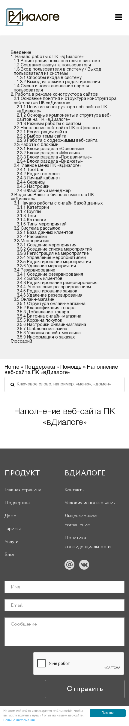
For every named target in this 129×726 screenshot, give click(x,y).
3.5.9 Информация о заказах (46, 337)
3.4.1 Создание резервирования (50, 275)
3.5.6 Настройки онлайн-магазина (51, 325)
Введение (21, 53)
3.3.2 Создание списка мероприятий (54, 249)
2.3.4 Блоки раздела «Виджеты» (50, 162)
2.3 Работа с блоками (36, 145)
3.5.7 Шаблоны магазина (42, 329)
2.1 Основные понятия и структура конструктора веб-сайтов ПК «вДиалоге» (65, 101)
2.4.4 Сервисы (31, 182)
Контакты (74, 489)
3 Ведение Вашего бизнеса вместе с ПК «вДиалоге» (52, 197)
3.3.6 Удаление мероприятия (46, 266)
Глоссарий (21, 342)
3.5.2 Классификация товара (46, 308)
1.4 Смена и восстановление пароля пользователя (51, 88)
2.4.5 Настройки (33, 187)
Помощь (71, 367)
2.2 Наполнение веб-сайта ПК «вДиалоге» (57, 128)
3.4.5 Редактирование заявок (47, 291)
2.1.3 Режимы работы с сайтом (49, 124)
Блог (9, 554)
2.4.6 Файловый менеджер (44, 191)
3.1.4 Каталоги (31, 220)
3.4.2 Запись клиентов (39, 279)
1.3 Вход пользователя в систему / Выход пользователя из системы (57, 72)
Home (11, 367)
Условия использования (90, 502)
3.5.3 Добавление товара (43, 312)
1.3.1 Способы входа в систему (49, 78)
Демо (10, 516)
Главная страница (22, 489)
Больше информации (19, 720)
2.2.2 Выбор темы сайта (41, 136)
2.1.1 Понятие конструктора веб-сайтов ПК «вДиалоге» (62, 109)
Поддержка (40, 367)
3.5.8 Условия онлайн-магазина (49, 333)
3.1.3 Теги (26, 216)
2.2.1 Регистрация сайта (42, 132)
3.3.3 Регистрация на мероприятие (53, 254)
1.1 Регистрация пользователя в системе (57, 61)
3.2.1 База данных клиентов (45, 233)
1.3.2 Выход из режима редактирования (58, 82)
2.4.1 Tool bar (30, 170)
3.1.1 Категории (33, 208)
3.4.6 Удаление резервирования (49, 296)
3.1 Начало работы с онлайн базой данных (58, 203)
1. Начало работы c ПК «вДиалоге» (47, 57)
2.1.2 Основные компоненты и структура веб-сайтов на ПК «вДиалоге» (64, 118)
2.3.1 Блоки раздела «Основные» (50, 149)
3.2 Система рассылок (37, 229)
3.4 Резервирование (34, 270)
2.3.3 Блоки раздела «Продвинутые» (54, 157)
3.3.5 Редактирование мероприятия (54, 262)
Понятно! (107, 713)
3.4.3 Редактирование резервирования (57, 283)
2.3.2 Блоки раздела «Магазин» (48, 153)
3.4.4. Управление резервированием (54, 287)
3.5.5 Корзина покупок (39, 321)
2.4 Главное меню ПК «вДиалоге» (48, 166)
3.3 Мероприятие (31, 241)
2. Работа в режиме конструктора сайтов (54, 95)
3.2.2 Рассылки (32, 237)
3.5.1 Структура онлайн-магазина (51, 304)
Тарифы (12, 528)
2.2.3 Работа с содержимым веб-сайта (57, 141)
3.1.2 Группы (29, 212)
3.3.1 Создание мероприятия (46, 245)
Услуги (11, 541)
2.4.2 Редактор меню (38, 174)
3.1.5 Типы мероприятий (42, 224)
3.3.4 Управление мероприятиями (51, 258)
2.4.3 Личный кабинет (38, 178)
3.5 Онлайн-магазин (34, 300)
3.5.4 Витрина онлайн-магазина (49, 316)
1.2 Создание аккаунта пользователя (52, 65)
